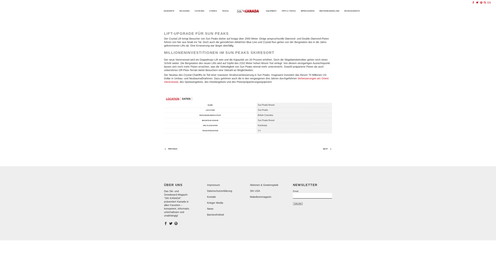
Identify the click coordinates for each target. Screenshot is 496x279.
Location (172, 98)
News (210, 208)
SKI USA (255, 190)
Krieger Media (215, 202)
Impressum (213, 185)
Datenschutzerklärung (219, 190)
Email (295, 191)
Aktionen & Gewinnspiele (264, 185)
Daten (186, 98)
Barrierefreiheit (215, 214)
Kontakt (211, 196)
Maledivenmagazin (260, 196)
